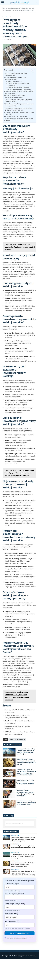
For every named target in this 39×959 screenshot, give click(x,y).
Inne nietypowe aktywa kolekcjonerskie (19, 89)
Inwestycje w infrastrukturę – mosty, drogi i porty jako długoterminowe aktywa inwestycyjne (25, 751)
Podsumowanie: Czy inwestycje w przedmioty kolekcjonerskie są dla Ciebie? (19, 117)
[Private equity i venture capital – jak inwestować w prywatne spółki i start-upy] (6, 846)
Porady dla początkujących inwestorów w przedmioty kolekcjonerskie (18, 109)
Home (5, 8)
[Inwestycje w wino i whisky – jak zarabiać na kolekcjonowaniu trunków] (9, 783)
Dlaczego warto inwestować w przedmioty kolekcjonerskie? (19, 92)
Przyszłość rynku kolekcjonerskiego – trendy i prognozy (19, 113)
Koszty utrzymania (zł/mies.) (14, 904)
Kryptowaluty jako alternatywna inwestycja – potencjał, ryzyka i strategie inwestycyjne (25, 793)
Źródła (8, 121)
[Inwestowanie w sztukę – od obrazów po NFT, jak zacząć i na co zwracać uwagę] (9, 804)
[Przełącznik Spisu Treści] (32, 70)
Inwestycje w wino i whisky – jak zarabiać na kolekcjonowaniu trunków (25, 781)
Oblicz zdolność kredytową (19, 933)
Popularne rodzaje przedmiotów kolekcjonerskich (15, 78)
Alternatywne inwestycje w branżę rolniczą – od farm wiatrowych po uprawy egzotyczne (22, 856)
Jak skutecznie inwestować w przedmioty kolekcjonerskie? (18, 101)
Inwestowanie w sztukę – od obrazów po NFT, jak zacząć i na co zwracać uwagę (26, 802)
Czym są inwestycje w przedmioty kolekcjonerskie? (16, 74)
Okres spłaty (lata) (11, 914)
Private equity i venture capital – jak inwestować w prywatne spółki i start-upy (23, 847)
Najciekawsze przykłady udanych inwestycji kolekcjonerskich (19, 105)
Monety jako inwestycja (14, 81)
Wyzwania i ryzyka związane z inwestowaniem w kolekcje (15, 96)
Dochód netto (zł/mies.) (12, 884)
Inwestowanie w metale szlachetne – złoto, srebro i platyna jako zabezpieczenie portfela (26, 761)
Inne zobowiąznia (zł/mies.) (14, 894)
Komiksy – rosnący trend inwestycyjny (19, 87)
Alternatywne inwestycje (17, 739)
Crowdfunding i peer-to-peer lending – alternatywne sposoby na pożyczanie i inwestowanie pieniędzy (26, 772)
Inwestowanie (7, 17)
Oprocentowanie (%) (11, 921)
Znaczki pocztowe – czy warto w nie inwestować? (18, 84)
